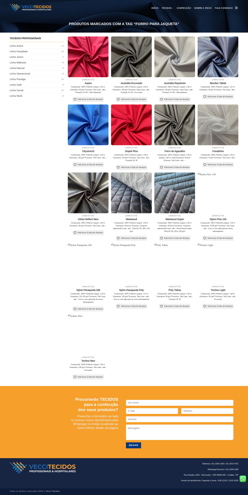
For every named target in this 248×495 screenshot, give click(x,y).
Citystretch (88, 151)
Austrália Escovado (131, 83)
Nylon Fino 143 (218, 219)
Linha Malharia (18, 62)
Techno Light (218, 290)
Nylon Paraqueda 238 (88, 290)
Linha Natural (17, 68)
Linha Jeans (16, 57)
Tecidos (167, 8)
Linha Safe (16, 84)
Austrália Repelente (175, 83)
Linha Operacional (20, 73)
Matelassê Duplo (174, 219)
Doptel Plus (131, 151)
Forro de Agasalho (175, 151)
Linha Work (16, 95)
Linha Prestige (18, 79)
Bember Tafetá (218, 83)
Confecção (184, 8)
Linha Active (16, 45)
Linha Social (16, 90)
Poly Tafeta (175, 290)
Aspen (88, 83)
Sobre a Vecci (203, 8)
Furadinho (218, 151)
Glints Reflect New (88, 219)
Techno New (88, 360)
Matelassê (131, 219)
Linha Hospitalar (19, 51)
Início (154, 8)
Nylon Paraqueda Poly (131, 290)
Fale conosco (224, 8)
